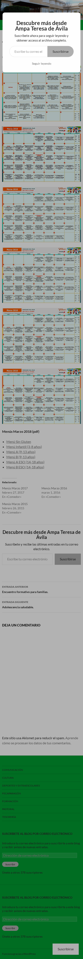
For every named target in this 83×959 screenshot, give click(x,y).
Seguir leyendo (41, 63)
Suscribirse (61, 51)
